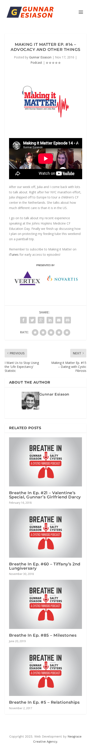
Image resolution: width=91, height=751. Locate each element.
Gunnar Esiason (40, 57)
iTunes (14, 254)
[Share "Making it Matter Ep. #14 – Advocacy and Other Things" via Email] (58, 320)
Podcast (36, 62)
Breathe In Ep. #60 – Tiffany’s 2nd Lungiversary (44, 566)
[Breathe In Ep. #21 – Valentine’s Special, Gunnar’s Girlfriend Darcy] (45, 461)
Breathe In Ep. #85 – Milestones (43, 635)
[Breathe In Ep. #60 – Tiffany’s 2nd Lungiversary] (45, 533)
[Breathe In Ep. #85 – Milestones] (45, 604)
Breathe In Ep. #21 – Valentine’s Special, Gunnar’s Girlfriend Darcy (45, 494)
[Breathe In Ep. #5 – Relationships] (45, 671)
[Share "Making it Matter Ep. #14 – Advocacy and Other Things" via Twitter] (32, 320)
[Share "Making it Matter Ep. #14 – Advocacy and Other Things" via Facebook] (23, 320)
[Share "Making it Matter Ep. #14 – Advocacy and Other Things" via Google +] (41, 320)
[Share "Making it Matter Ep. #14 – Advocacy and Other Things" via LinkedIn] (50, 320)
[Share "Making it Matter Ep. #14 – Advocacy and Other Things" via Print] (67, 320)
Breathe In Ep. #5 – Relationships (44, 702)
